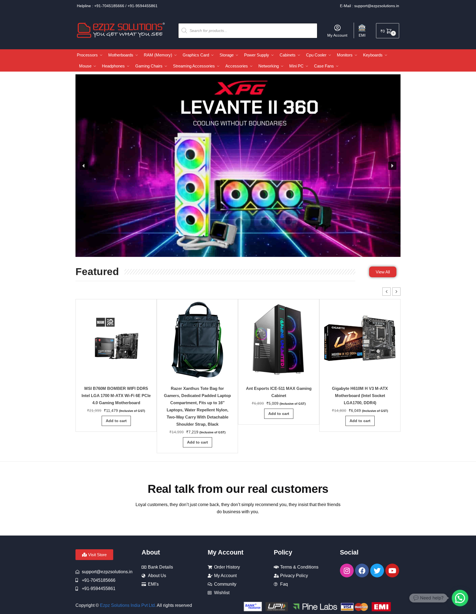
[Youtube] (392, 570)
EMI (362, 35)
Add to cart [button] (116, 421)
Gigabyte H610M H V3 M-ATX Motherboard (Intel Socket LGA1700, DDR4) (360, 395)
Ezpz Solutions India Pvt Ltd (127, 605)
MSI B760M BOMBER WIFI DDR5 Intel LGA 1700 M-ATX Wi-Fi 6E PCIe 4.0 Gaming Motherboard (116, 395)
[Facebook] (362, 570)
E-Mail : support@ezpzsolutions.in (369, 6)
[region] (238, 165)
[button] (84, 166)
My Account (337, 35)
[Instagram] (347, 570)
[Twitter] (377, 570)
